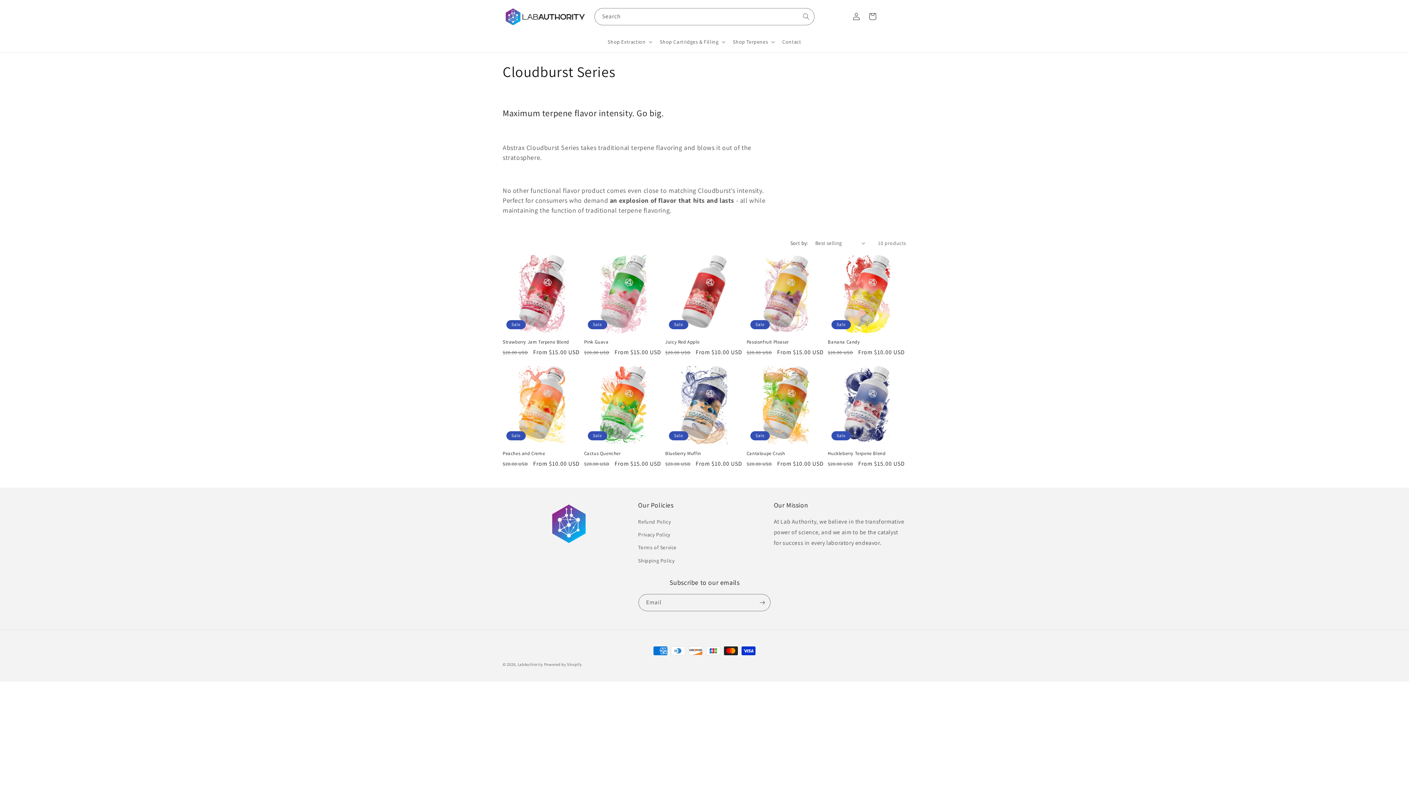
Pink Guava (596, 342)
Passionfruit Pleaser (768, 342)
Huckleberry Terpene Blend (856, 453)
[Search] (806, 16)
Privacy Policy (654, 534)
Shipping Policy (656, 560)
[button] (629, 42)
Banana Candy (844, 342)
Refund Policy (654, 521)
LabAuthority (530, 664)
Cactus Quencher (602, 453)
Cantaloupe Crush (766, 453)
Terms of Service (657, 547)
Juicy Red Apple (682, 342)
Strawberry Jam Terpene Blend (536, 342)
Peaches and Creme (524, 453)
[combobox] (704, 16)
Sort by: (799, 243)
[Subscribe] (762, 602)
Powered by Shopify (563, 664)
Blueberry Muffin (683, 453)
